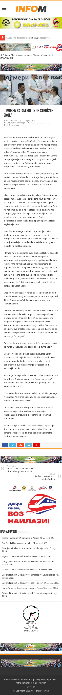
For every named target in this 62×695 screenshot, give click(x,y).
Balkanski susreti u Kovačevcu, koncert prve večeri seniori (29, 575)
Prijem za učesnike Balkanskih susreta (19, 556)
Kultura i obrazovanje (22, 55)
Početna (6, 55)
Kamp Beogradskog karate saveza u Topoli (22, 588)
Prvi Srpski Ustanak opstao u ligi (17, 543)
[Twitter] (34, 687)
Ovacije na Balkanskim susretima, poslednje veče (28, 38)
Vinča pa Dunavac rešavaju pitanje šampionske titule (20, 469)
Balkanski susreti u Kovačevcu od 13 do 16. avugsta (26, 593)
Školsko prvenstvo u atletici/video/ (45, 476)
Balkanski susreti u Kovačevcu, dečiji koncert (22, 583)
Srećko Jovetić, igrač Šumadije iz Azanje (20, 538)
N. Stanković (11, 121)
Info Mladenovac (24, 679)
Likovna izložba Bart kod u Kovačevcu (19, 569)
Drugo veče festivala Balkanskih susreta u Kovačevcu (26, 561)
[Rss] (28, 687)
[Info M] (31, 8)
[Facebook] (31, 687)
